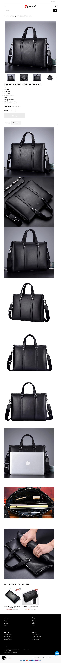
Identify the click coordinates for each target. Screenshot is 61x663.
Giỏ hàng (33, 625)
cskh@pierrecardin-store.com (11, 652)
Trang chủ (6, 620)
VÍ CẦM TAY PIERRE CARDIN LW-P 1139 (30, 607)
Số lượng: (6, 110)
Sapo (10, 657)
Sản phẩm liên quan (16, 584)
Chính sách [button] (34, 632)
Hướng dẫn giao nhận (8, 638)
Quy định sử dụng (35, 639)
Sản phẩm (6, 623)
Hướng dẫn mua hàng (8, 634)
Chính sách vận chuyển (36, 636)
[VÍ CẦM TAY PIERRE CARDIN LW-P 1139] (30, 596)
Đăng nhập (53, 1)
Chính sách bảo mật (36, 634)
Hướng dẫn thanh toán (8, 636)
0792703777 (8, 650)
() (56, 6)
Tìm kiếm (33, 620)
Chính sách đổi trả (35, 638)
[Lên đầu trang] (57, 658)
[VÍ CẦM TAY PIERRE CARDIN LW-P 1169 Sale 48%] (12, 596)
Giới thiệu (6, 622)
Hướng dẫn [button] (6, 632)
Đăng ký (33, 623)
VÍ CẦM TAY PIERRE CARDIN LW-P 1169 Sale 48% (12, 607)
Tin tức (5, 625)
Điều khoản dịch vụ (8, 639)
